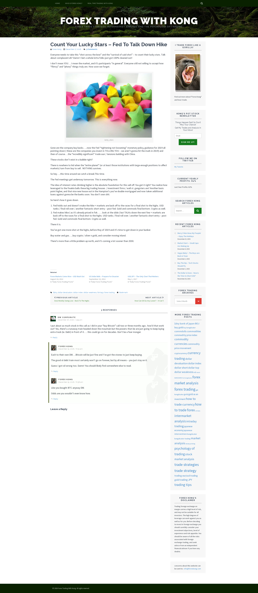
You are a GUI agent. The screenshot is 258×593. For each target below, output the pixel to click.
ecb (195, 372)
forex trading (109, 292)
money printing (190, 444)
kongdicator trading (182, 438)
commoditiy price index (185, 335)
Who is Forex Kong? (73, 3)
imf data (197, 411)
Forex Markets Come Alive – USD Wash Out (67, 276)
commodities (194, 331)
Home (57, 3)
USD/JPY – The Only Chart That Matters (143, 276)
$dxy (55, 292)
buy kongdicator (189, 328)
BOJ (197, 323)
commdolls (180, 331)
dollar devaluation (65, 292)
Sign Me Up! (188, 142)
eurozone (178, 378)
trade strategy (185, 470)
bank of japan (187, 323)
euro (198, 372)
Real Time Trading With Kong (100, 3)
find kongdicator (187, 378)
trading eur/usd (182, 475)
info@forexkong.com (192, 568)
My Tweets (178, 167)
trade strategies (186, 464)
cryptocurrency (180, 353)
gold (186, 394)
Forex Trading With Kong (129, 20)
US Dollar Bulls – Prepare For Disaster (104, 276)
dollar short (181, 367)
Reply (55, 337)
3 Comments (91, 49)
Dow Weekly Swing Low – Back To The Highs (71, 299)
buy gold (178, 327)
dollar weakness (90, 292)
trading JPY (185, 479)
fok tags (100, 292)
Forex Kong (56, 49)
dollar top (193, 367)
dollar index (78, 292)
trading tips (183, 484)
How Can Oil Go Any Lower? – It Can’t (149, 299)
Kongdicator (192, 434)
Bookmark (123, 292)
